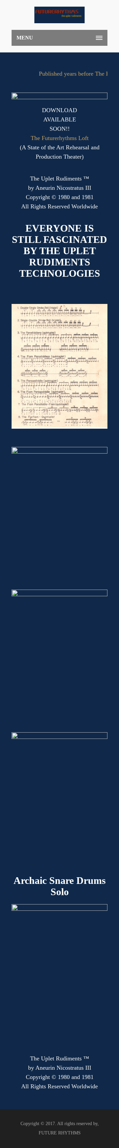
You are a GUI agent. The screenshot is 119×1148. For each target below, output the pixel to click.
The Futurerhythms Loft (60, 138)
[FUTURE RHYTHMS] (59, 15)
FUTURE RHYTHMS (60, 1132)
